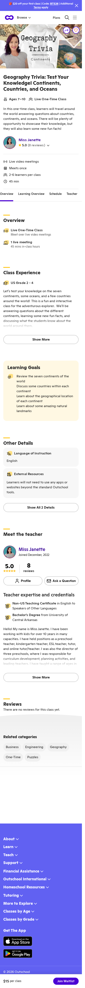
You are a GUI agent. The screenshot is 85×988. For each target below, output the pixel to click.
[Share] (66, 30)
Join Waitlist (65, 981)
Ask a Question (64, 581)
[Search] (67, 17)
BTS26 (54, 3)
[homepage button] (9, 17)
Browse (22, 17)
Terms (37, 7)
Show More (41, 339)
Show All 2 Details (41, 507)
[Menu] (75, 17)
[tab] (6, 194)
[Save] (75, 30)
